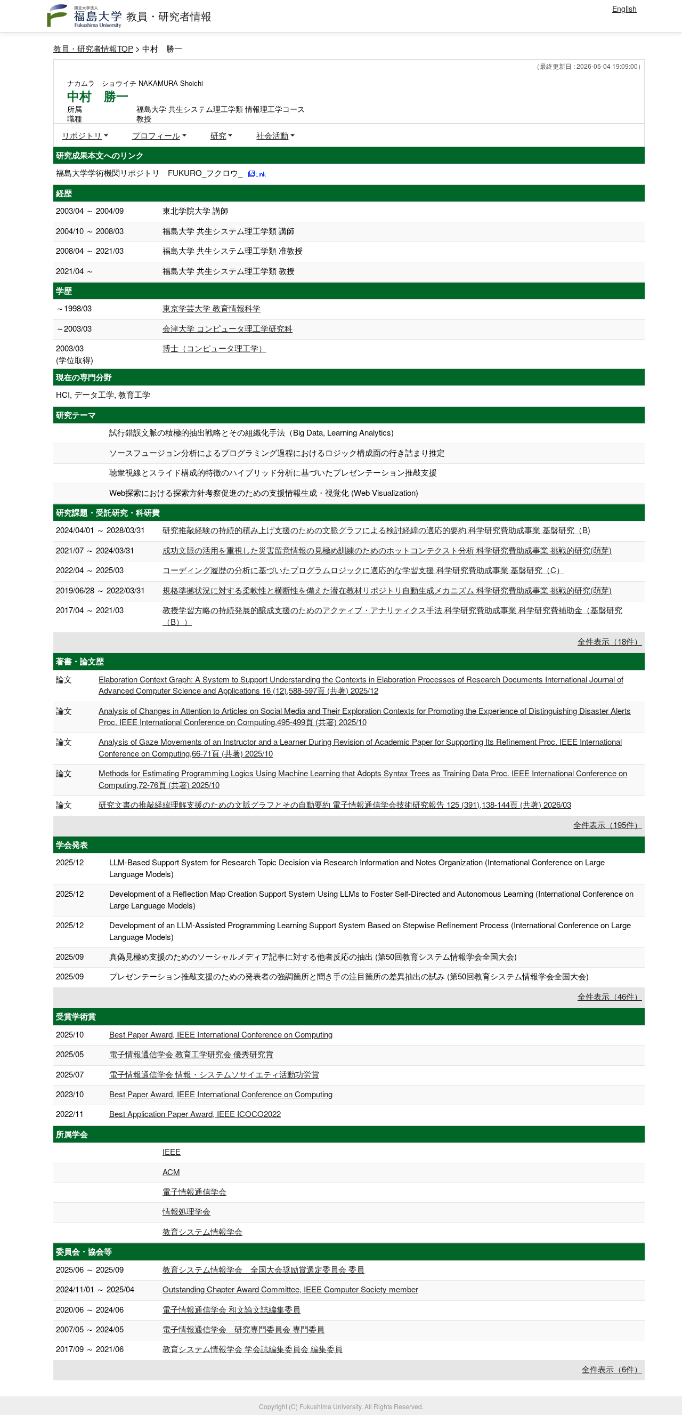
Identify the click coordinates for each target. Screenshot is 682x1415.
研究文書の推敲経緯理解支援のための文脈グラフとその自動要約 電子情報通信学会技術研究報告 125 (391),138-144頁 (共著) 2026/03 (335, 804)
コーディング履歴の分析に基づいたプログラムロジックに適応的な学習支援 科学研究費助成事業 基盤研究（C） (363, 569)
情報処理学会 (186, 1211)
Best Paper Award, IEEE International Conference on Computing (220, 1034)
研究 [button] (218, 135)
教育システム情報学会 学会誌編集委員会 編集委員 (253, 1348)
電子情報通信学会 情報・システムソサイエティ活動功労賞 (214, 1074)
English (624, 8)
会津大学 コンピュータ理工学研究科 (228, 328)
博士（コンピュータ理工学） (214, 347)
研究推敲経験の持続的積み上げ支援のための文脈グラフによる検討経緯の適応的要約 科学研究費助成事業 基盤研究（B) (376, 529)
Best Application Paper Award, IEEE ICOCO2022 (195, 1113)
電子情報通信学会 (194, 1191)
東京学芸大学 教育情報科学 (212, 307)
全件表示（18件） (610, 641)
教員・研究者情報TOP (93, 48)
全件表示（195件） (607, 824)
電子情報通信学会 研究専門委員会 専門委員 (243, 1328)
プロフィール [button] (156, 135)
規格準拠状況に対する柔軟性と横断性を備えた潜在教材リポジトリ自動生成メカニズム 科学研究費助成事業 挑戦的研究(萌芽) (387, 590)
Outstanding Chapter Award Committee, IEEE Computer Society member (290, 1289)
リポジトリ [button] (82, 135)
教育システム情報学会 (202, 1231)
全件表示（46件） (610, 996)
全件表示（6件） (612, 1368)
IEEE (172, 1151)
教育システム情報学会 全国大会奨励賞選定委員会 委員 (263, 1269)
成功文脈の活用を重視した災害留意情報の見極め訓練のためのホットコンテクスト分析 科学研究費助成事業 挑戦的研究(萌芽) (387, 550)
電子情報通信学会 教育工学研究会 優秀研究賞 (191, 1053)
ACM (171, 1171)
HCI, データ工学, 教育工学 (103, 394)
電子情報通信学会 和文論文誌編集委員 (232, 1309)
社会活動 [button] (272, 135)
